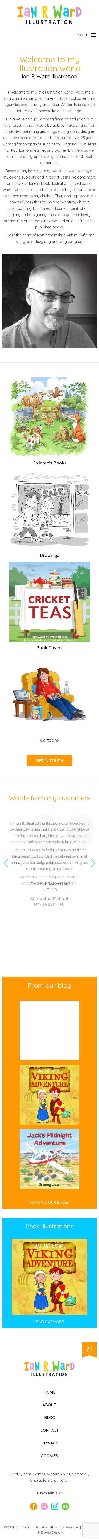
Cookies (49, 1455)
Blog (49, 1417)
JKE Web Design (49, 1532)
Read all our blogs (49, 1202)
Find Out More (49, 1321)
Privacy (49, 1442)
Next (93, 856)
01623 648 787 (49, 1493)
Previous (6, 856)
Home (49, 1392)
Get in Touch (49, 760)
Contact (49, 1429)
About (49, 1404)
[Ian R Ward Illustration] (49, 23)
